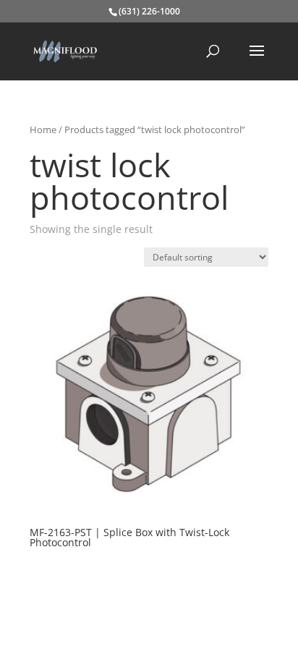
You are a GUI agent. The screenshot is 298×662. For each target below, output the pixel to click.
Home (43, 129)
